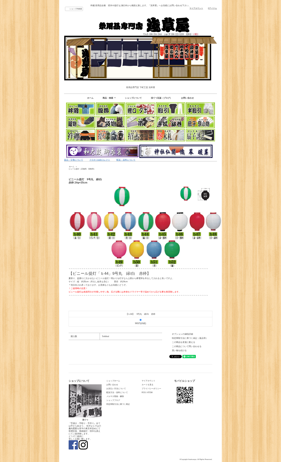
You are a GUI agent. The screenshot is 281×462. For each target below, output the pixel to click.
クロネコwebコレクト (99, 160)
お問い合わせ (187, 98)
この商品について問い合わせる (186, 346)
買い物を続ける (179, 350)
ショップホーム (113, 381)
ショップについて (133, 98)
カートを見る (147, 385)
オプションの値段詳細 (182, 334)
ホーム (90, 98)
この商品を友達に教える (183, 342)
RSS (144, 392)
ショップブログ (113, 400)
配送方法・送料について (117, 392)
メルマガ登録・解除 (115, 396)
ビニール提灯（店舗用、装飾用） (82, 169)
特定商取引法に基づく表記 (118, 404)
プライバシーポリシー (151, 388)
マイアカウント (196, 8)
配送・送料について (125, 160)
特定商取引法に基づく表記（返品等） (190, 338)
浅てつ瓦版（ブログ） (161, 98)
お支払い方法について (116, 388)
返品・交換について (73, 160)
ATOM (150, 392)
